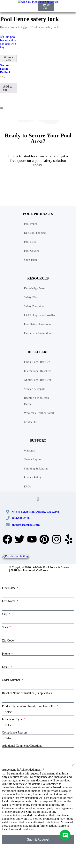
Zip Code (8, 640)
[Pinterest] (44, 539)
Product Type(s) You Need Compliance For (29, 706)
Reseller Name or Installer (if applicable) (27, 693)
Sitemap (36, 578)
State (5, 627)
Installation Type (12, 719)
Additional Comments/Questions (22, 745)
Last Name (9, 601)
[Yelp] (69, 539)
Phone (6, 653)
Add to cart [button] (7, 88)
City (5, 614)
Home (3, 27)
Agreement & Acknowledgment (22, 769)
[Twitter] (20, 539)
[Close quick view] (1, 108)
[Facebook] (7, 539)
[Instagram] (56, 539)
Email (6, 666)
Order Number (11, 680)
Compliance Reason (14, 732)
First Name (9, 588)
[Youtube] (32, 539)
